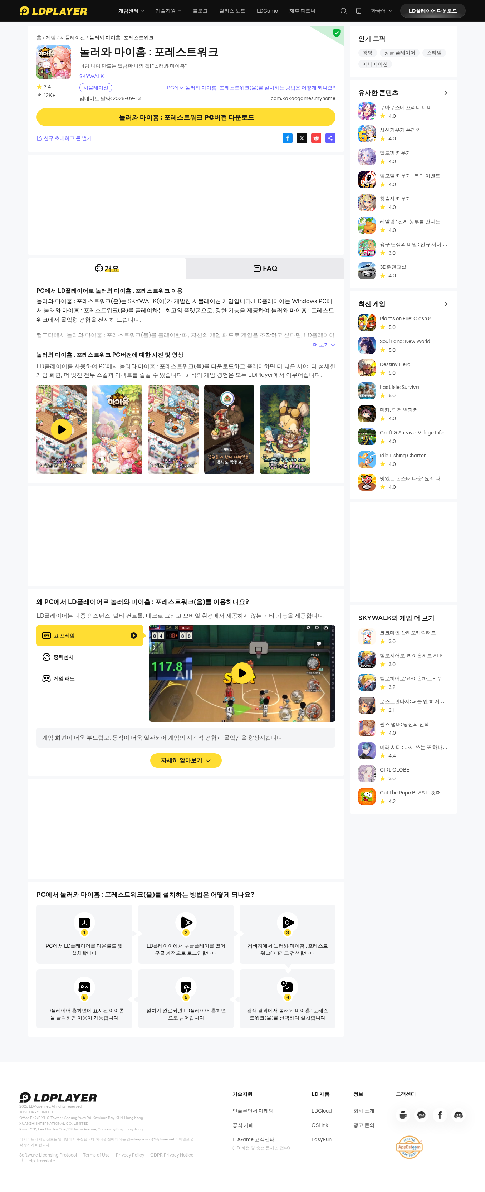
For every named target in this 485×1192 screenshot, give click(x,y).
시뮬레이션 (72, 37)
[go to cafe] (403, 1115)
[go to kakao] (421, 1115)
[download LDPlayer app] (358, 10)
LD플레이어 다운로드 (433, 10)
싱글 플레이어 (399, 52)
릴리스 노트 (232, 10)
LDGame (267, 10)
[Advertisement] (186, 205)
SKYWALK (91, 76)
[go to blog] (440, 1115)
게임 (51, 37)
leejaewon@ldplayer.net (154, 1139)
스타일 (434, 52)
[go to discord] (458, 1115)
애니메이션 (375, 63)
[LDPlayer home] (53, 11)
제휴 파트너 (302, 10)
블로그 (200, 10)
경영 (368, 52)
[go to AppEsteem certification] (409, 1147)
